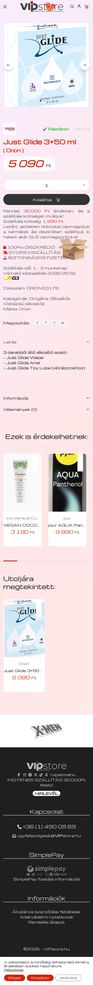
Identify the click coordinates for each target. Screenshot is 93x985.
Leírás (9, 341)
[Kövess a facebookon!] (19, 774)
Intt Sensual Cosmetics (22, 518)
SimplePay (46, 854)
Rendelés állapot (46, 921)
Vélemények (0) (20, 409)
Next (85, 65)
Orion (25, 308)
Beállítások (68, 978)
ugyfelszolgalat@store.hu (48, 835)
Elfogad (14, 978)
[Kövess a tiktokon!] (41, 774)
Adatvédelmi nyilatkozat (46, 916)
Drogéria (38, 298)
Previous (8, 65)
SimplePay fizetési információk (46, 878)
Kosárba (43, 199)
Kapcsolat (47, 811)
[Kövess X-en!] (35, 774)
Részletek (14, 970)
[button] (37, 460)
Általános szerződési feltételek (46, 911)
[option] (46, 731)
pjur (67, 518)
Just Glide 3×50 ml (24, 670)
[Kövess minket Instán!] (24, 774)
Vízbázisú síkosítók (24, 303)
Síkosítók (60, 298)
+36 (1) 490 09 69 (49, 826)
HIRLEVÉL (46, 793)
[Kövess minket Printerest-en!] (30, 774)
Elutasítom (40, 978)
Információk (16, 398)
